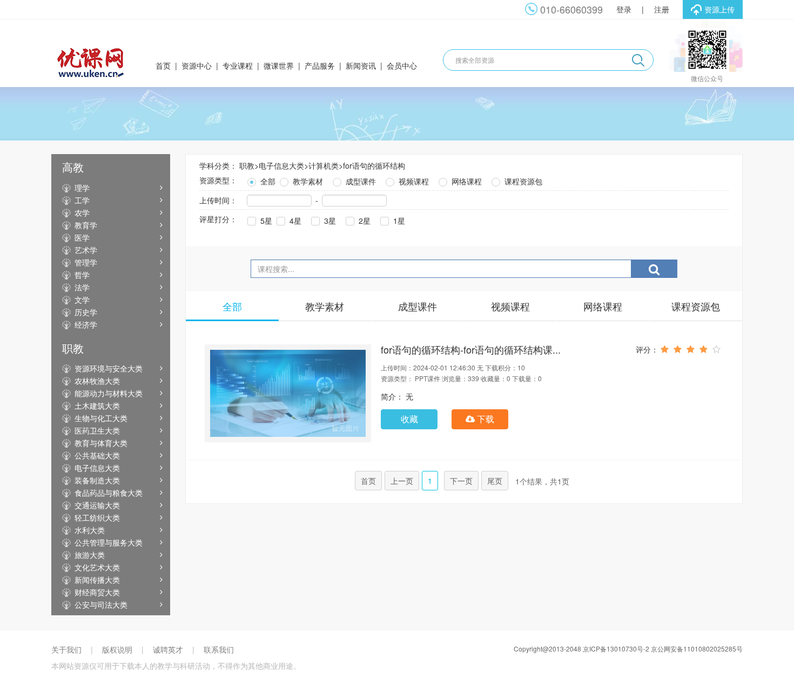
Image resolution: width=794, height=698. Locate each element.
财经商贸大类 (97, 592)
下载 (484, 419)
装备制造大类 (97, 480)
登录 (623, 9)
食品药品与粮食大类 (109, 492)
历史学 (86, 312)
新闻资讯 (361, 65)
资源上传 (719, 9)
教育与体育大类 (101, 442)
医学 (82, 237)
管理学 (86, 262)
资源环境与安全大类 (109, 368)
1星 (398, 220)
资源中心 (196, 65)
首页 (163, 65)
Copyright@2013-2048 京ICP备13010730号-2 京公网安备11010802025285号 (628, 648)
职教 (246, 165)
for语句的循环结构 (374, 165)
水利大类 (90, 529)
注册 (661, 9)
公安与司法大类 (101, 604)
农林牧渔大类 (97, 380)
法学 (82, 287)
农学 (82, 212)
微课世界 (279, 65)
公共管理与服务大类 (109, 542)
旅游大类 (90, 554)
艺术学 (86, 249)
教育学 (86, 225)
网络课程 (465, 181)
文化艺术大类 (97, 567)
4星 (294, 220)
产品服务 (320, 65)
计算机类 (323, 165)
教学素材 (307, 181)
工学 (82, 200)
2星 (363, 220)
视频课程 (412, 181)
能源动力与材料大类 (109, 393)
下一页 (461, 480)
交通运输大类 (97, 505)
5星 (265, 220)
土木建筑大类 (97, 405)
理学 (82, 187)
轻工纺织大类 (97, 517)
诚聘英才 (168, 649)
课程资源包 (522, 181)
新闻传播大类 (97, 579)
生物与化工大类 (101, 418)
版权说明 (117, 649)
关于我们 (66, 649)
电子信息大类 (97, 467)
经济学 (86, 324)
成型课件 (360, 181)
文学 (82, 299)
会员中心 (402, 65)
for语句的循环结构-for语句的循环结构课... (471, 349)
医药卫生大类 (97, 430)
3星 (329, 220)
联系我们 (219, 649)
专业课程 (238, 65)
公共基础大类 (97, 455)
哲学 (82, 274)
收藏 (409, 419)
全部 (266, 181)
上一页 (402, 480)
